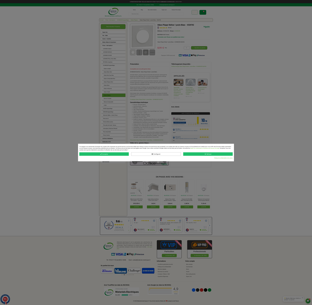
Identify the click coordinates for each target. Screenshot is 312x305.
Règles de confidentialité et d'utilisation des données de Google (204, 148)
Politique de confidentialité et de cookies (223, 158)
